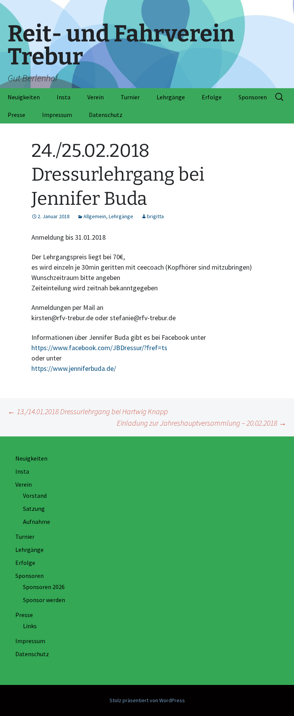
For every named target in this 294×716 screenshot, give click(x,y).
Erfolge (212, 97)
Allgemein (94, 216)
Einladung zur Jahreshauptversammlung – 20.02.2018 (201, 423)
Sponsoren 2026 (44, 587)
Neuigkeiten (24, 97)
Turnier (130, 97)
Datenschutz (105, 115)
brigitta (155, 216)
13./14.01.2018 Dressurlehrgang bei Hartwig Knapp (88, 411)
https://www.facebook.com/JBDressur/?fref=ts (99, 347)
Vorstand (35, 495)
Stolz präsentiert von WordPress (147, 700)
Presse (16, 115)
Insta (63, 97)
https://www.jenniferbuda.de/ (73, 368)
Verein (95, 97)
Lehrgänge (171, 97)
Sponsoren (252, 97)
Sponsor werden (44, 600)
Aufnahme (36, 521)
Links (30, 626)
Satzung (34, 508)
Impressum (57, 115)
